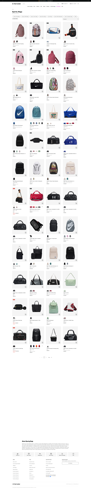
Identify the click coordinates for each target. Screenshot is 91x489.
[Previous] (2, 1)
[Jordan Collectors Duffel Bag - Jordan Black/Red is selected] (14, 346)
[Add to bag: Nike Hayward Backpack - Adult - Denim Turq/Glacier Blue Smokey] (42, 119)
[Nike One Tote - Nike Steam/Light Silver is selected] (65, 290)
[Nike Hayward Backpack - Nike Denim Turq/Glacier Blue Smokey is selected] (31, 123)
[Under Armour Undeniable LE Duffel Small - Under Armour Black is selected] (14, 290)
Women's (37, 6)
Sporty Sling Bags (17, 16)
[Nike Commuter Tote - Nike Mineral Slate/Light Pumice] (17, 264)
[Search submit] (58, 4)
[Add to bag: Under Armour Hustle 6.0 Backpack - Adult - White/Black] (42, 175)
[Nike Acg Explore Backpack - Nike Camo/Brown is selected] (31, 41)
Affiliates (14, 465)
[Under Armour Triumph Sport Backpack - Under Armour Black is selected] (48, 236)
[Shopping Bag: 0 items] (78, 3)
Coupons (30, 465)
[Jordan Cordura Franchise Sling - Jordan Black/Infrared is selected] (65, 41)
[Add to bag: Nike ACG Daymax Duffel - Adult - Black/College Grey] (59, 148)
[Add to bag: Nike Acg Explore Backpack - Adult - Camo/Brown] (42, 38)
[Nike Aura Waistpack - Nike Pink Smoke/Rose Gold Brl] (34, 151)
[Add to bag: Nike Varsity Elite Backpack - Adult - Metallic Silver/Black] (42, 342)
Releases (47, 6)
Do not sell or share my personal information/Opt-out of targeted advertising (51, 475)
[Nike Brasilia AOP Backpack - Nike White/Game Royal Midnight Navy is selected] (14, 123)
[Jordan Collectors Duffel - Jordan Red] (17, 207)
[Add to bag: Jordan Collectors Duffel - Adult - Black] (25, 203)
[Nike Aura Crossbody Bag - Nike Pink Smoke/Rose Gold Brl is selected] (48, 68)
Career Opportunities (16, 463)
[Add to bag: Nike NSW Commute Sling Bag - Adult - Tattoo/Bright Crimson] (25, 38)
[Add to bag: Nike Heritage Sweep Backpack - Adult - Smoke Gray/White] (76, 232)
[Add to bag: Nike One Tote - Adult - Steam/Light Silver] (76, 287)
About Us (14, 461)
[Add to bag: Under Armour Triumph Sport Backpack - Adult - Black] (59, 232)
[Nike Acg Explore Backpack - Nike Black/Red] (34, 41)
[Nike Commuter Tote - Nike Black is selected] (14, 264)
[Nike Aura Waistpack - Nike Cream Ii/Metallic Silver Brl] (36, 151)
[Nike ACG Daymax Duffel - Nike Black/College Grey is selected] (48, 151)
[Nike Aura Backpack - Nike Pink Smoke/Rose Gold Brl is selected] (65, 68)
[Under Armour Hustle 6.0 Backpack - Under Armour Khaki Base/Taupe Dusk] (34, 179)
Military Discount (31, 467)
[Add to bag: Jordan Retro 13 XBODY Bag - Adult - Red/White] (76, 314)
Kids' (41, 6)
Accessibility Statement (49, 471)
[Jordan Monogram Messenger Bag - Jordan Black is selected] (48, 346)
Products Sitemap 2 (16, 473)
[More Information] (52, 0)
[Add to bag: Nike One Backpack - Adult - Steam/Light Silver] (59, 314)
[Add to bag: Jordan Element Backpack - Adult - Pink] (25, 65)
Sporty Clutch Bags (34, 16)
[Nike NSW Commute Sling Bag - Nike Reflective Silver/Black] (17, 41)
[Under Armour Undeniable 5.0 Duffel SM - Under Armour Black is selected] (65, 207)
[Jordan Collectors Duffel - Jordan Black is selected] (14, 207)
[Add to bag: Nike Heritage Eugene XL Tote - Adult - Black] (42, 314)
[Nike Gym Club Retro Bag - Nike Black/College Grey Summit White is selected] (48, 290)
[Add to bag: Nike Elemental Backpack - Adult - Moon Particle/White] (76, 91)
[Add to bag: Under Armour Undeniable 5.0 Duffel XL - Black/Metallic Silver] (59, 203)
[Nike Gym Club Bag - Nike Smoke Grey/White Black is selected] (31, 290)
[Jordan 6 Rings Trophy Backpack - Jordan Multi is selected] (48, 179)
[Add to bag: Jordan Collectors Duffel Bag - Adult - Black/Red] (25, 342)
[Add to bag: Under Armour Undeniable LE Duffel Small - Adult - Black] (25, 287)
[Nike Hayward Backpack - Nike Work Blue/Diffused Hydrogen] (36, 123)
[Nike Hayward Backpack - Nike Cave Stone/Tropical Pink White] (34, 123)
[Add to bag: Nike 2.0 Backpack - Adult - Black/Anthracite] (42, 260)
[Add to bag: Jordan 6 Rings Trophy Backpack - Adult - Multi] (59, 175)
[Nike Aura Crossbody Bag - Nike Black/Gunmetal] (53, 68)
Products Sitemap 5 (16, 478)
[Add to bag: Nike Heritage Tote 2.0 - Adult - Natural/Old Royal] (25, 91)
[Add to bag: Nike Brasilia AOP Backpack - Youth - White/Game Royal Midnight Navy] (25, 119)
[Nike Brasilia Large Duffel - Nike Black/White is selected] (31, 95)
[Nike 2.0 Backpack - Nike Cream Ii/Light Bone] (34, 264)
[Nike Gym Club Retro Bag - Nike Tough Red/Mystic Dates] (50, 290)
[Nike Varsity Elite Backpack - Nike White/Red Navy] (34, 346)
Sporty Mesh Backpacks (58, 16)
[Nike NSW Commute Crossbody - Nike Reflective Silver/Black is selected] (31, 68)
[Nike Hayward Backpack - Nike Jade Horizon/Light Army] (39, 123)
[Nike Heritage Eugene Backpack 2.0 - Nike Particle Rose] (20, 151)
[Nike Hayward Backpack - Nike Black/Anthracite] (42, 123)
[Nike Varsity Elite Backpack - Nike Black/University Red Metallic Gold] (39, 346)
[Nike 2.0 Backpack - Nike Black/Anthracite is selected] (31, 264)
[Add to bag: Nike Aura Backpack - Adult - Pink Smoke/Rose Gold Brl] (76, 65)
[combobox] (40, 4)
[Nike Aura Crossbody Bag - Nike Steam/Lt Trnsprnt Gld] (50, 68)
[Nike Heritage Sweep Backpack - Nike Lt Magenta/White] (67, 236)
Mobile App (31, 469)
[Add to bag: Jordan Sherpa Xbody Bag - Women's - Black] (25, 314)
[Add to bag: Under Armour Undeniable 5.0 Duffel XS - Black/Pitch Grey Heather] (76, 342)
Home (13, 9)
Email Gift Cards (31, 461)
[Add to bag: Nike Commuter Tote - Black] (25, 260)
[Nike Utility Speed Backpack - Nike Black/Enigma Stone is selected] (14, 179)
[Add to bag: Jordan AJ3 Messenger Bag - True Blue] (59, 38)
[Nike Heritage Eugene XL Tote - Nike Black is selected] (31, 318)
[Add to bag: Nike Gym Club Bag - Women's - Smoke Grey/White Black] (42, 287)
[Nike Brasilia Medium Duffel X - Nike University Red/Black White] (34, 207)
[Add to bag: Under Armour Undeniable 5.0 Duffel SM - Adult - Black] (76, 203)
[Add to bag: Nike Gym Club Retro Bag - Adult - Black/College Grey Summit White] (59, 287)
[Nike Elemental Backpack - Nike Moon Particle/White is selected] (65, 95)
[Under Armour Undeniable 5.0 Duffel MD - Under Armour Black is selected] (14, 236)
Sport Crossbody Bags (68, 16)
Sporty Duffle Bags (25, 16)
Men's (34, 6)
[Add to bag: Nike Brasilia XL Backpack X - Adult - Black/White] (76, 260)
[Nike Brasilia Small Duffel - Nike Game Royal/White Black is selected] (65, 123)
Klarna (30, 473)
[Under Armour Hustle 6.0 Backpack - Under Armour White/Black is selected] (31, 179)
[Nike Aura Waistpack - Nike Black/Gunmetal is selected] (31, 151)
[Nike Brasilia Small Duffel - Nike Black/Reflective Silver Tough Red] (73, 123)
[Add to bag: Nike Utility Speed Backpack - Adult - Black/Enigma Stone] (25, 175)
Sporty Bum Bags (43, 16)
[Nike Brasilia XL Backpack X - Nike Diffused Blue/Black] (67, 264)
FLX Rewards (58, 6)
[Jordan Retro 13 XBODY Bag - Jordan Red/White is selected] (65, 318)
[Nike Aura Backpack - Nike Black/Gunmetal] (67, 68)
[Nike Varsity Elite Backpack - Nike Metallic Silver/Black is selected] (31, 346)
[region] (45, 0)
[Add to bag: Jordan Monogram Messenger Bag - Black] (59, 342)
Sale (62, 6)
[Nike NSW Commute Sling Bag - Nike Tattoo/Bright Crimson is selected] (14, 41)
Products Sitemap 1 (16, 471)
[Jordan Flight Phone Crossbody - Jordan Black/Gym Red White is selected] (31, 236)
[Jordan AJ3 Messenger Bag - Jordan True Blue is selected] (48, 41)
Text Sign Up (31, 471)
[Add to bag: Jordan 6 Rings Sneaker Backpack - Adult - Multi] (59, 91)
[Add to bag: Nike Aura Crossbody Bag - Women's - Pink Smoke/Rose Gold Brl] (59, 65)
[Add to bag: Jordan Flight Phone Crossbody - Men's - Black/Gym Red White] (42, 232)
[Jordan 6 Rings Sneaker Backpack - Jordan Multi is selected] (48, 95)
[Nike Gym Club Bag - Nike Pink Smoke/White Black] (34, 290)
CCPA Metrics (48, 469)
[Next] (88, 1)
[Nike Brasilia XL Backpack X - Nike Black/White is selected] (65, 264)
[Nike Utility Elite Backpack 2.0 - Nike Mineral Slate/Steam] (67, 179)
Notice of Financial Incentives (50, 467)
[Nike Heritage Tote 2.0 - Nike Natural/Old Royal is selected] (14, 95)
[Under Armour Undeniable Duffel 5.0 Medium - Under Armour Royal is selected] (65, 151)
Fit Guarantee (31, 478)
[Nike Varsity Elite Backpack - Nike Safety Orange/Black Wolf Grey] (36, 346)
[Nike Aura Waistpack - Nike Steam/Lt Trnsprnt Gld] (39, 151)
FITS (46, 465)
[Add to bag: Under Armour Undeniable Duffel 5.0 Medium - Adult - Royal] (76, 148)
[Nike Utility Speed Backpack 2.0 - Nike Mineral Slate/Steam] (50, 264)
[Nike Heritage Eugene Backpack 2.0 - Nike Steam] (17, 151)
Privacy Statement (49, 463)
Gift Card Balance (32, 463)
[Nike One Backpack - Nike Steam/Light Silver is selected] (48, 318)
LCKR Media (14, 467)
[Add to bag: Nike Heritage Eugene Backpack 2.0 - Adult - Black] (25, 148)
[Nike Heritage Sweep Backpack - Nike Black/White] (70, 236)
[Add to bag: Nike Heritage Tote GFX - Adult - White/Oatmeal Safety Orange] (59, 119)
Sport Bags (50, 16)
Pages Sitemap (15, 469)
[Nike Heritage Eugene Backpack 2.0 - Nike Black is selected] (14, 151)
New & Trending (29, 6)
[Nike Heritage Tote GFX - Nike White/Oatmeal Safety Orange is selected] (48, 123)
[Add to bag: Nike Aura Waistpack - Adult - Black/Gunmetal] (42, 148)
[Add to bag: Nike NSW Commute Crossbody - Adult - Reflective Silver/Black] (42, 65)
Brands (44, 6)
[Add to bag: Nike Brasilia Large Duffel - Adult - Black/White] (42, 91)
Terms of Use (48, 461)
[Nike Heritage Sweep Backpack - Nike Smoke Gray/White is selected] (65, 236)
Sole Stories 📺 (52, 6)
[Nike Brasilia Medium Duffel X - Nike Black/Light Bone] (36, 207)
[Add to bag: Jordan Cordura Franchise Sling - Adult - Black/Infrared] (76, 38)
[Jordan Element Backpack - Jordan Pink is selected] (14, 68)
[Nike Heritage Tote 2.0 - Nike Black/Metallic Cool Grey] (17, 95)
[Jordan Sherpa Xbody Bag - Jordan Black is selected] (14, 318)
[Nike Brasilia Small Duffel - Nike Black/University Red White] (67, 123)
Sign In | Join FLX (73, 3)
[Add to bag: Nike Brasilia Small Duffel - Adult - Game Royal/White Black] (76, 119)
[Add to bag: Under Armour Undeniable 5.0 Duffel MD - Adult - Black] (25, 232)
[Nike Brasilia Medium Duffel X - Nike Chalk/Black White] (39, 207)
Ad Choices (47, 473)
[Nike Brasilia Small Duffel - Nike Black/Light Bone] (70, 123)
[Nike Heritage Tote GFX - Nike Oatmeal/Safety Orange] (50, 123)
